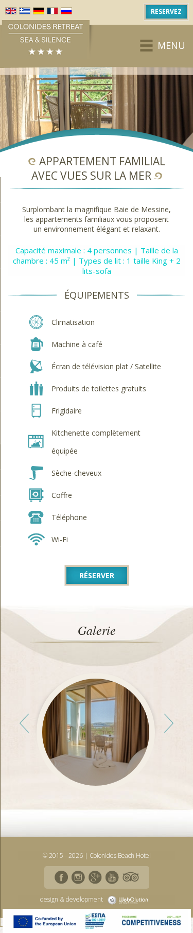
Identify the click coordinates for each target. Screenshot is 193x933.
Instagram (78, 877)
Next (169, 723)
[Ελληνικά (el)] (24, 10)
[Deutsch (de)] (38, 10)
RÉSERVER (96, 575)
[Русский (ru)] (66, 10)
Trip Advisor (130, 877)
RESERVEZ (166, 11)
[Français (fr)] (52, 10)
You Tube (112, 877)
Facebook (61, 877)
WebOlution (130, 900)
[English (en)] (10, 10)
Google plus (95, 877)
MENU (171, 45)
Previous (24, 723)
